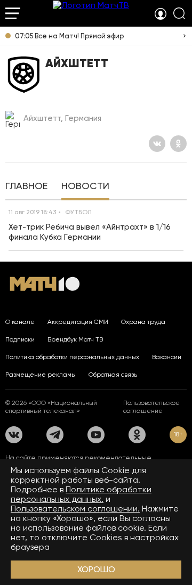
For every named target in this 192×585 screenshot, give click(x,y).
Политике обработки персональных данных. (81, 494)
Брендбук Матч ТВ (75, 339)
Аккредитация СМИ (77, 322)
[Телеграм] (54, 434)
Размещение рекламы (40, 374)
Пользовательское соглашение (151, 407)
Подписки (20, 339)
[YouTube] (96, 434)
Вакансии (166, 357)
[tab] (26, 187)
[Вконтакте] (157, 143)
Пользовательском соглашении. (75, 508)
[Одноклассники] (178, 143)
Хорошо (96, 569)
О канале (20, 322)
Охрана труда (143, 322)
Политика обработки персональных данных (72, 357)
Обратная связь (113, 374)
